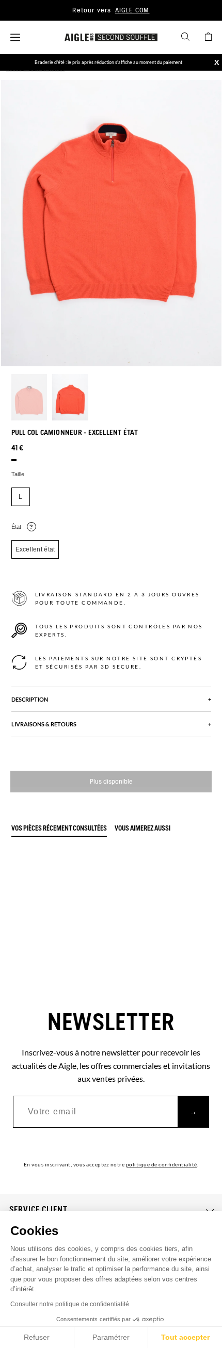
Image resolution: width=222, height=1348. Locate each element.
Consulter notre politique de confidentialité (69, 1304)
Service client (38, 1210)
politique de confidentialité (161, 1164)
